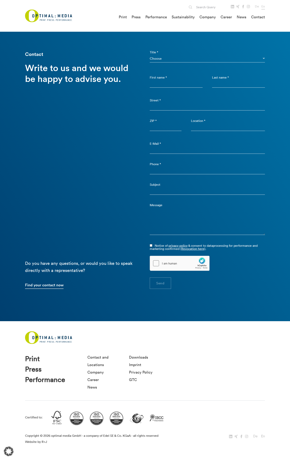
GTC (133, 379)
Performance (156, 17)
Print (123, 17)
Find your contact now (44, 285)
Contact (258, 17)
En (263, 6)
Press (136, 17)
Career (226, 17)
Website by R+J (36, 442)
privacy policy (178, 246)
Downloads (138, 357)
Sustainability (183, 17)
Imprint (135, 364)
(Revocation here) (192, 249)
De (257, 6)
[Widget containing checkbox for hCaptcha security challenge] (180, 263)
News (241, 17)
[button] (8, 451)
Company (207, 17)
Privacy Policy (140, 372)
